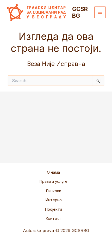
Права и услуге (53, 181)
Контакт (53, 218)
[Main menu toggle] (100, 12)
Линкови (53, 190)
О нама (53, 172)
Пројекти (53, 209)
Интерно (53, 199)
